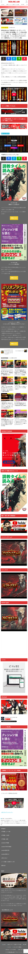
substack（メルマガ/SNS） (11, 949)
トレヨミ (9, 947)
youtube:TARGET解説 (6, 846)
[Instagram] (13, 148)
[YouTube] (20, 146)
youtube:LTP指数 (5, 842)
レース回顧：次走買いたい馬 (7, 861)
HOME (3, 818)
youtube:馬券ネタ (5, 854)
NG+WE (22, 4)
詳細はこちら (14, 218)
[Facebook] (7, 146)
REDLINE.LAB (14, 1)
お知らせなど (4, 858)
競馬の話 (3, 865)
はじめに (2, 4)
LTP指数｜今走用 (5, 835)
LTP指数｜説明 (4, 839)
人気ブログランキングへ (7, 812)
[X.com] (14, 146)
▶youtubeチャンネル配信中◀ (14, 7)
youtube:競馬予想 (4, 27)
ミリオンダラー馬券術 (17, 947)
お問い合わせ (20, 949)
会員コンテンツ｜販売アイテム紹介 (12, 4)
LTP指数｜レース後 (5, 831)
